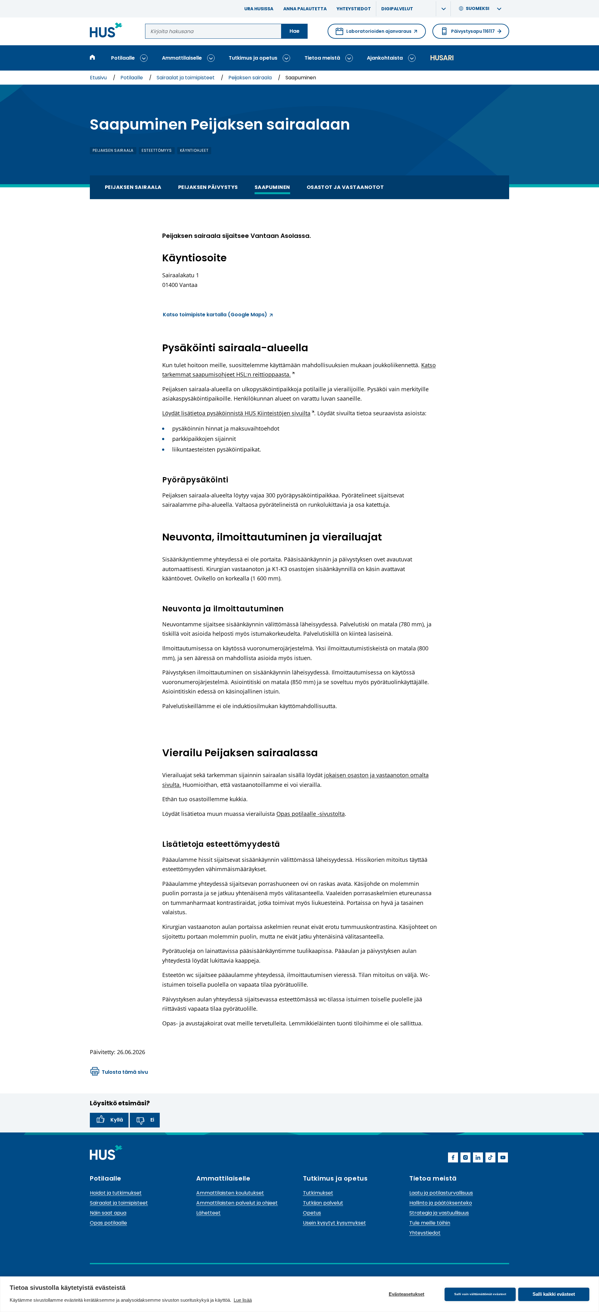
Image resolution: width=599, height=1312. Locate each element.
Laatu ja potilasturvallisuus (441, 1192)
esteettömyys (157, 150)
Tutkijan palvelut (323, 1202)
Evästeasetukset (406, 1294)
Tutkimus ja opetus (253, 58)
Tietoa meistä (322, 58)
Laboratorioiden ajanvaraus (374, 33)
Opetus (312, 1212)
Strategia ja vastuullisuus (439, 1212)
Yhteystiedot (354, 9)
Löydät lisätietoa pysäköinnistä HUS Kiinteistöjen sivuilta (238, 413)
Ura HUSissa (258, 9)
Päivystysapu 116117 (473, 31)
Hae (295, 31)
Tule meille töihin (429, 1222)
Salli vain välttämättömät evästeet (480, 1294)
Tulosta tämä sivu (125, 1072)
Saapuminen (272, 187)
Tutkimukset (318, 1192)
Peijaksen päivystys (208, 187)
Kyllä (116, 1119)
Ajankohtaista (385, 58)
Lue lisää (243, 1300)
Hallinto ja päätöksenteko (440, 1202)
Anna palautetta (305, 9)
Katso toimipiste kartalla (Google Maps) (215, 315)
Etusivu (99, 77)
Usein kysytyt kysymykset (334, 1222)
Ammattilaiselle (182, 58)
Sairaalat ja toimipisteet (186, 77)
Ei (152, 1119)
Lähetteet (208, 1212)
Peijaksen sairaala (250, 77)
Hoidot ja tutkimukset (116, 1192)
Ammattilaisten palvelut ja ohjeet (237, 1202)
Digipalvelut (397, 9)
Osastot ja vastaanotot (345, 187)
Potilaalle (123, 58)
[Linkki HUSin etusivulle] (106, 31)
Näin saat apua (108, 1212)
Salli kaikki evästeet (554, 1294)
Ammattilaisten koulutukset (230, 1192)
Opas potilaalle (108, 1222)
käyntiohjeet (194, 150)
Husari (442, 58)
